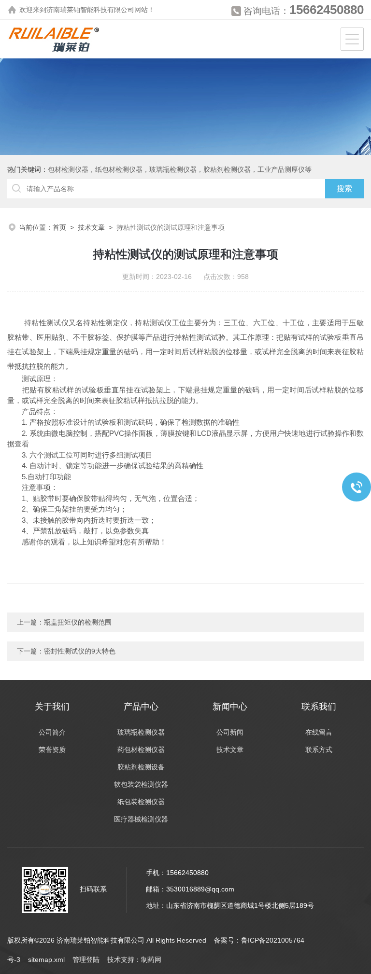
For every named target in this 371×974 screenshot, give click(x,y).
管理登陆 (86, 959)
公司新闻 (229, 732)
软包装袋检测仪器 (141, 784)
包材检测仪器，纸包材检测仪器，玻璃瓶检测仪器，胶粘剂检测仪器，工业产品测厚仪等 (180, 169)
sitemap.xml (46, 959)
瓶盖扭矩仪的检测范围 (78, 622)
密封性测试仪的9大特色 (79, 651)
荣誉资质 (52, 749)
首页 (59, 227)
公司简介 (52, 732)
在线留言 (318, 732)
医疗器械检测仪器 (141, 819)
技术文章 (91, 227)
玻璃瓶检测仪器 (141, 732)
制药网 (151, 959)
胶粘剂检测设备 (141, 767)
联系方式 (318, 749)
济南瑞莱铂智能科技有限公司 (90, 10)
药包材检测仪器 (141, 749)
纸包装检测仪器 (141, 802)
